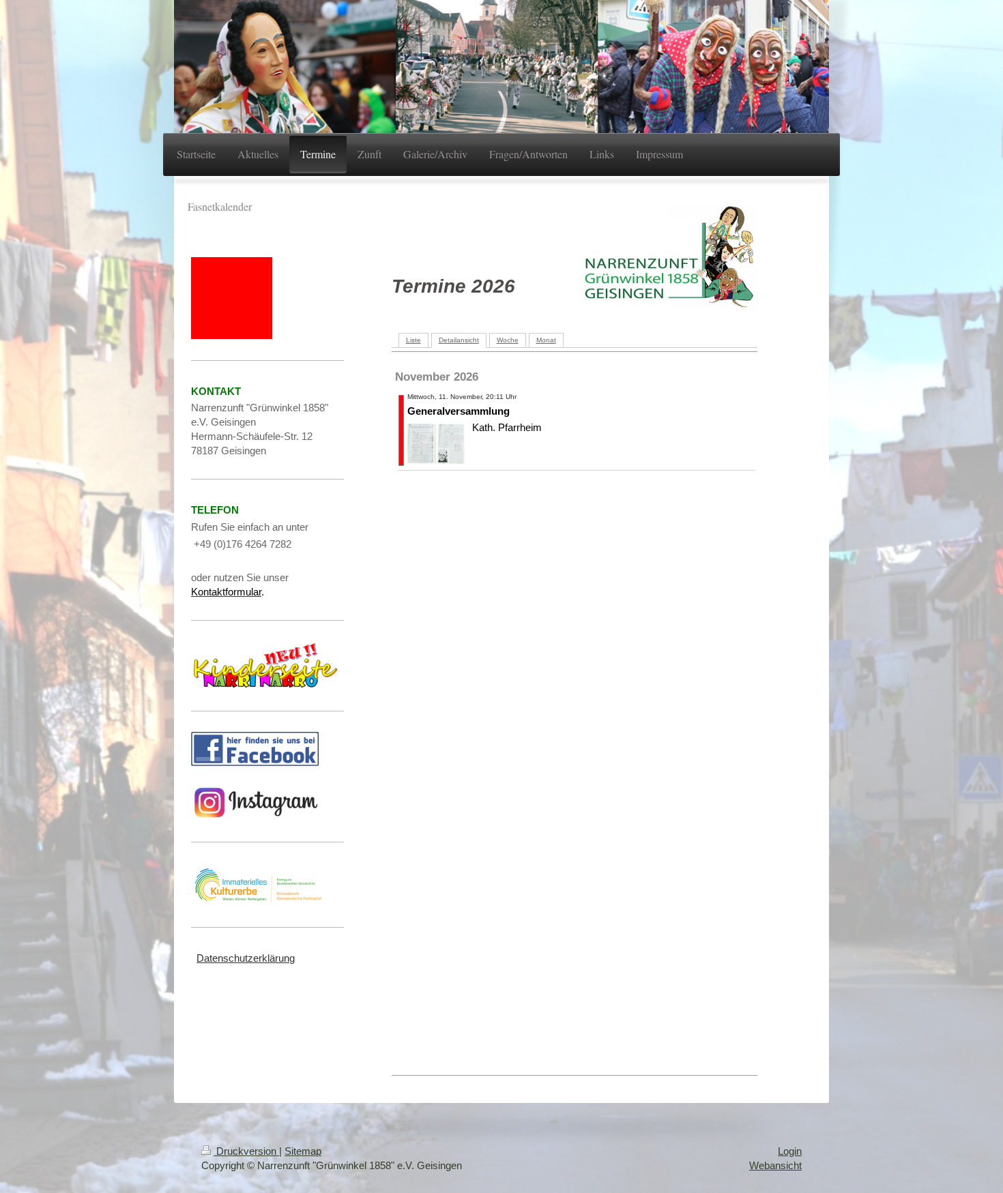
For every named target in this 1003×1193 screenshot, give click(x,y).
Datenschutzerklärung (246, 958)
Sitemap (303, 1151)
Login (790, 1151)
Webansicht (775, 1165)
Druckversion (246, 1151)
